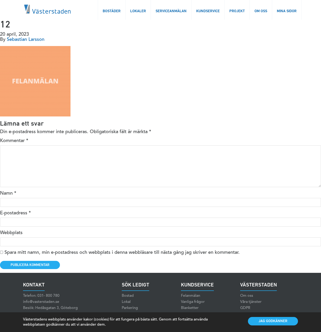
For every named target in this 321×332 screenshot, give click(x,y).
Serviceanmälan (171, 11)
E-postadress (15, 213)
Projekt (237, 11)
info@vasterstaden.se (41, 302)
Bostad (128, 296)
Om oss (260, 11)
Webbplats (11, 233)
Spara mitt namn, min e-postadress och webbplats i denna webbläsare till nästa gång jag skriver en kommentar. (122, 252)
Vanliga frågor (193, 302)
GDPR (245, 308)
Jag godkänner (272, 321)
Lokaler (138, 11)
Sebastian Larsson (25, 39)
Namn (8, 193)
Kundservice (208, 11)
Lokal (126, 302)
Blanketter (190, 308)
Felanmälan (190, 296)
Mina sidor (287, 11)
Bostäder (112, 11)
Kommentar (14, 141)
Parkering (130, 308)
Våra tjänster (251, 302)
